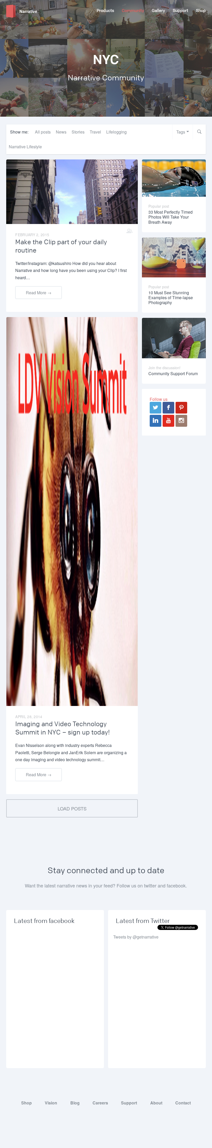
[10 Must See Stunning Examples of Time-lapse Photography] (174, 257)
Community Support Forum (173, 373)
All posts (43, 132)
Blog (75, 1103)
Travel (95, 132)
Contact (183, 1103)
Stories (78, 132)
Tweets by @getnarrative (135, 937)
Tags (180, 132)
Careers (100, 1103)
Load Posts (72, 808)
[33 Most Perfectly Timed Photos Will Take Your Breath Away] (174, 177)
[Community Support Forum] (174, 337)
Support (180, 10)
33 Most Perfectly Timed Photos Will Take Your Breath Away (170, 217)
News (61, 132)
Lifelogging (116, 132)
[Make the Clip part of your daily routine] (72, 191)
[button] (199, 131)
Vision (51, 1103)
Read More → (38, 293)
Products (105, 10)
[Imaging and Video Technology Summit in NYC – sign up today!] (72, 511)
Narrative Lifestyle (25, 147)
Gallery (158, 10)
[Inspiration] (129, 230)
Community (133, 10)
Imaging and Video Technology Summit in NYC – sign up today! (62, 728)
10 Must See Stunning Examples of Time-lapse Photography (170, 297)
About (156, 1103)
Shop (201, 10)
